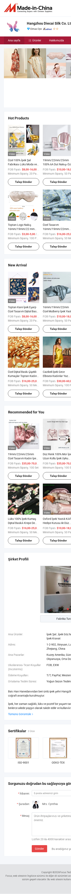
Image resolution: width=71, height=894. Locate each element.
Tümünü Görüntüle (19, 714)
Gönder (39, 848)
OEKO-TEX (58, 762)
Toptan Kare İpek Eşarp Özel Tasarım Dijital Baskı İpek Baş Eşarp (23, 311)
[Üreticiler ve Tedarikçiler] (29, 7)
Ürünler (36, 40)
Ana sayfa (14, 40)
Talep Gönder (23, 181)
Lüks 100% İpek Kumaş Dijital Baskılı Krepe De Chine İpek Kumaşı (22, 523)
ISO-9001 (23, 762)
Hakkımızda (56, 40)
